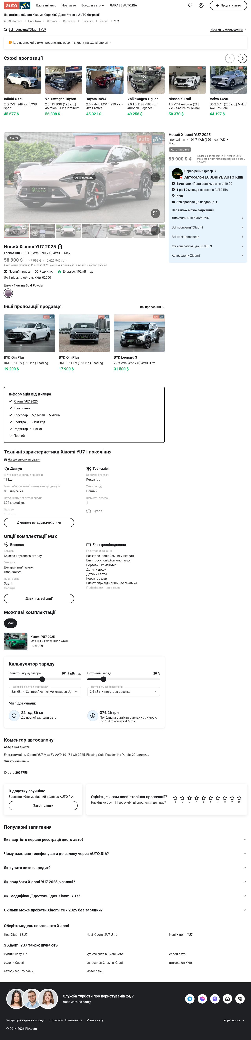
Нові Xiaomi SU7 (15, 935)
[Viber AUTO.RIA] (215, 999)
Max (10, 623)
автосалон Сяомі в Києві (104, 963)
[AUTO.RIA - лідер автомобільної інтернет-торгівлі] (17, 5)
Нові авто (69, 5)
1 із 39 (14, 138)
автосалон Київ (180, 963)
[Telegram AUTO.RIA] (190, 999)
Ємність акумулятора (25, 673)
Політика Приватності (65, 1020)
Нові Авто (34, 21)
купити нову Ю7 (15, 954)
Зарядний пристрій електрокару (30, 686)
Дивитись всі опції (39, 598)
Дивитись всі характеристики (39, 522)
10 (239, 802)
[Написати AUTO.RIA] (227, 999)
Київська (87, 21)
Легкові (52, 21)
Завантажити (43, 805)
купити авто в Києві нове (104, 954)
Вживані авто (46, 5)
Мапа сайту (95, 1020)
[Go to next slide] (159, 333)
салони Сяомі (14, 963)
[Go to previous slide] (9, 333)
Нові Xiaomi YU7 (181, 935)
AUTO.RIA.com (13, 21)
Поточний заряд (99, 673)
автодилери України (18, 971)
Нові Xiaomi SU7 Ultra (101, 935)
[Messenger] (202, 999)
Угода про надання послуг (25, 1020)
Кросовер (69, 21)
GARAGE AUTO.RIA (123, 5)
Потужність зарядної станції (107, 686)
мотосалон (94, 971)
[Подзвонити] (240, 999)
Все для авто (91, 5)
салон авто (177, 954)
